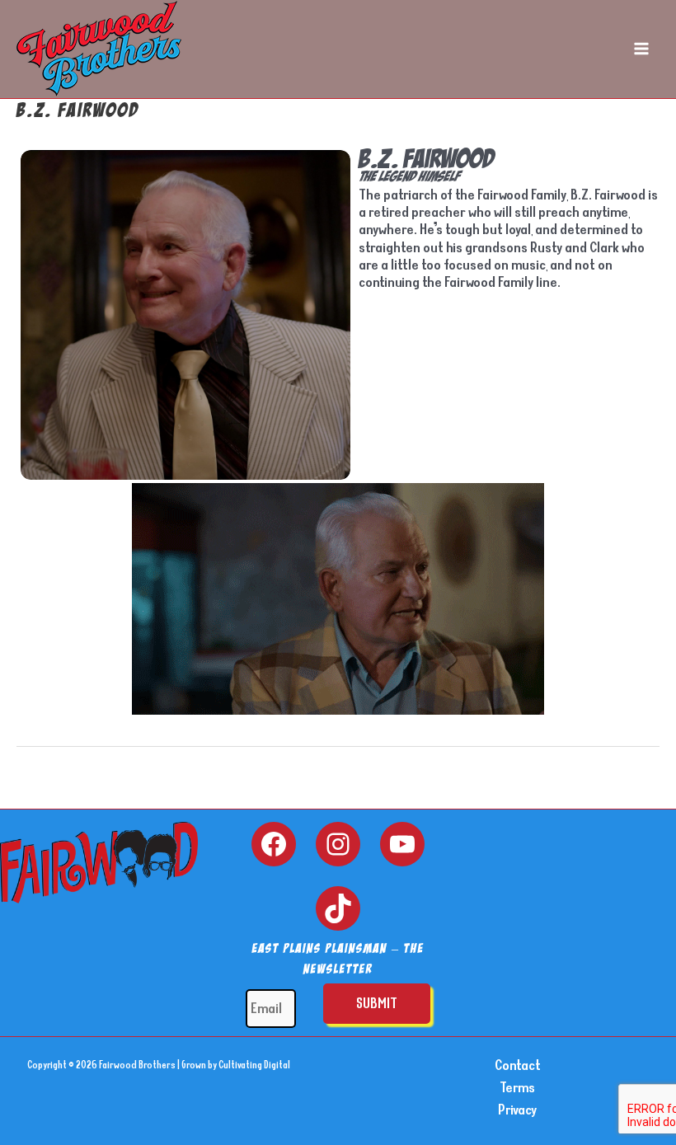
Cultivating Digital (254, 1064)
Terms (517, 1087)
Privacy (517, 1109)
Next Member (612, 790)
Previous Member (76, 790)
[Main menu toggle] (641, 49)
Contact (518, 1064)
